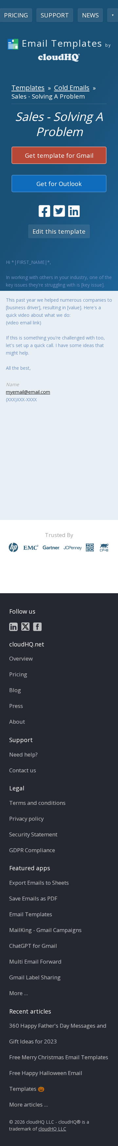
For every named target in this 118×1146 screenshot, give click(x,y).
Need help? (23, 754)
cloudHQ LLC (52, 1129)
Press (16, 706)
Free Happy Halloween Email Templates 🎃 (45, 1080)
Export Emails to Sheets (39, 882)
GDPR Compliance (32, 850)
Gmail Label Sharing (35, 977)
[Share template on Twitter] (59, 211)
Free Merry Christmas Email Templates (58, 1057)
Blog (15, 690)
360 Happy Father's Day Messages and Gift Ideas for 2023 (58, 1033)
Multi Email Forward (35, 961)
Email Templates (30, 914)
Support (55, 15)
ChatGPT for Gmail (33, 945)
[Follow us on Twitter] (25, 626)
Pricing (18, 674)
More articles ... (28, 1104)
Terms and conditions (37, 803)
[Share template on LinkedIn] (74, 211)
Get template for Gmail (59, 155)
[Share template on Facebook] (44, 211)
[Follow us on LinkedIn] (13, 626)
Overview (21, 658)
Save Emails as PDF (33, 898)
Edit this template (59, 231)
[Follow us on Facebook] (37, 626)
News (90, 15)
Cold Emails (71, 87)
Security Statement (33, 834)
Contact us (22, 770)
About (17, 721)
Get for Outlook (59, 183)
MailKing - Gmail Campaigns (45, 930)
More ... (18, 993)
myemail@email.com (28, 392)
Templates (28, 87)
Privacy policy (26, 818)
